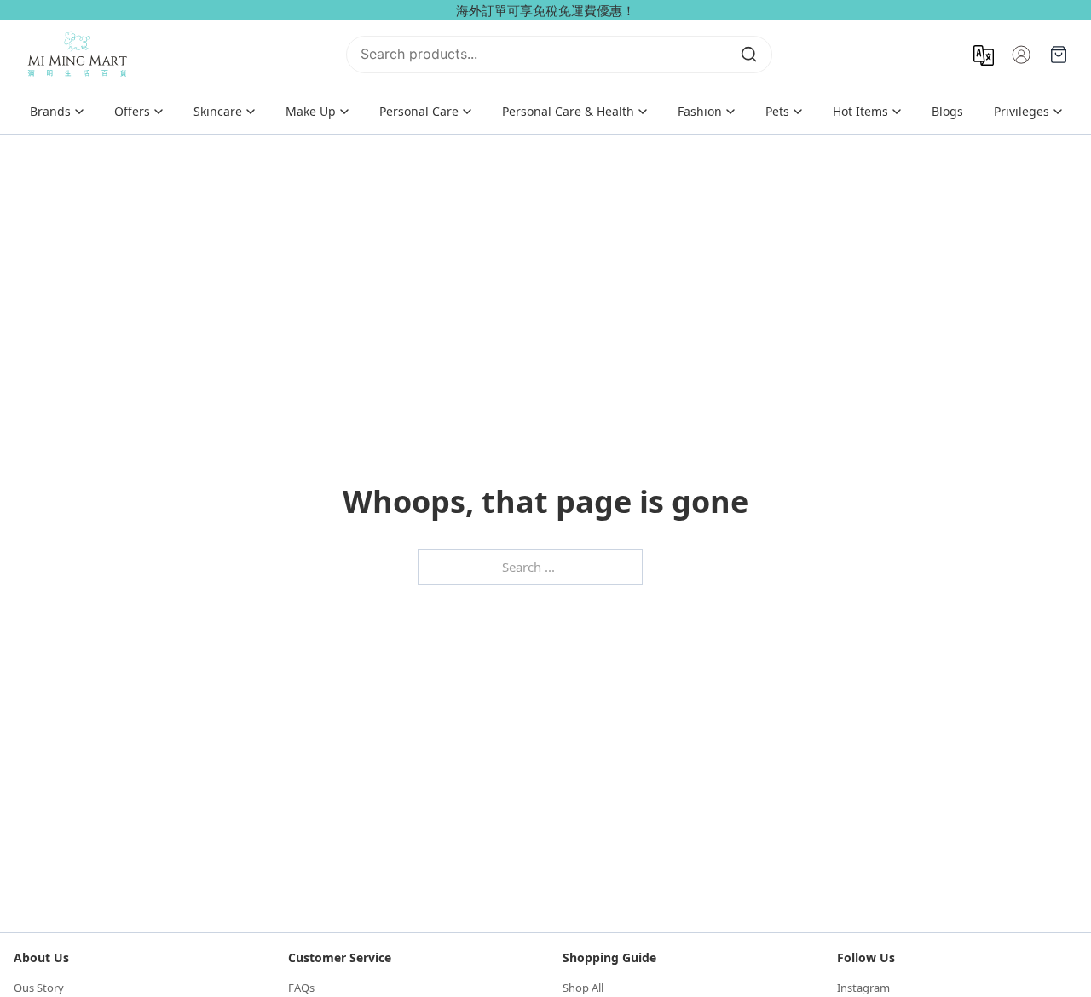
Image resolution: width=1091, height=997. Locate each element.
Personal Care (419, 111)
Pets (777, 111)
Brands (50, 111)
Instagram (863, 987)
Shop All (583, 987)
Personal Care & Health (568, 111)
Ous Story (39, 987)
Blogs (947, 111)
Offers (132, 111)
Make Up (311, 111)
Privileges (1021, 111)
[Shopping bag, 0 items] (1058, 54)
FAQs (301, 987)
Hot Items (860, 111)
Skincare (217, 111)
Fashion (700, 111)
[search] (749, 54)
